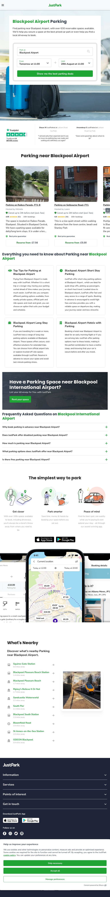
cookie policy (9, 855)
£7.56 (27, 242)
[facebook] (4, 833)
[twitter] (16, 833)
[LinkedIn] (21, 833)
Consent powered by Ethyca (94, 885)
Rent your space (20, 399)
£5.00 (76, 242)
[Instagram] (10, 833)
